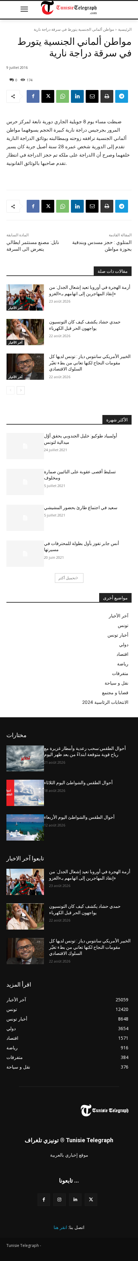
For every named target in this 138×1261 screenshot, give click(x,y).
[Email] (92, 96)
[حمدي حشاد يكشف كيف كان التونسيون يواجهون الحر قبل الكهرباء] (25, 332)
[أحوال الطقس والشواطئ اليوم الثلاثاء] (25, 793)
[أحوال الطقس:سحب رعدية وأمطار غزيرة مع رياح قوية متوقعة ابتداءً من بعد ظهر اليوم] (25, 758)
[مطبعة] (106, 96)
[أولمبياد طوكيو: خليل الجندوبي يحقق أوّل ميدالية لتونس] (25, 446)
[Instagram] (59, 1199)
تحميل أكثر (67, 578)
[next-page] (21, 390)
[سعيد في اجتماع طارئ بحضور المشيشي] (25, 518)
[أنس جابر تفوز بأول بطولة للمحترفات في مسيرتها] (25, 554)
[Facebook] (33, 96)
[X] (47, 96)
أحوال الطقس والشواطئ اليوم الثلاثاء (78, 782)
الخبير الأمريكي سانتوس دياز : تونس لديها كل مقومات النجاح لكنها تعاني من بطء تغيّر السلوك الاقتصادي (90, 362)
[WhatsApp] (62, 96)
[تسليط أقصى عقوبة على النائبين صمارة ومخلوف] (25, 482)
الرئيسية (125, 29)
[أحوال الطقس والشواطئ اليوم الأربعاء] (25, 827)
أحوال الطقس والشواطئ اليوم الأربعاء (79, 817)
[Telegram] (121, 96)
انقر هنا (60, 1227)
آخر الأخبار (15, 307)
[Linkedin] (77, 96)
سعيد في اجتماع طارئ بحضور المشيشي (80, 507)
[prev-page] (10, 390)
